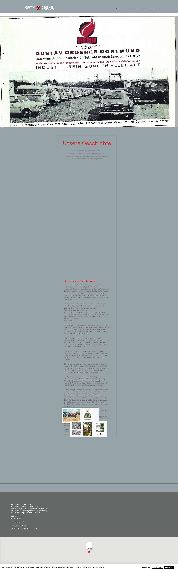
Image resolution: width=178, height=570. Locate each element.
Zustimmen (168, 567)
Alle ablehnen (157, 567)
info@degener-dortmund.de (19, 525)
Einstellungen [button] (146, 567)
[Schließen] (176, 567)
